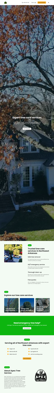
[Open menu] (48, 2)
